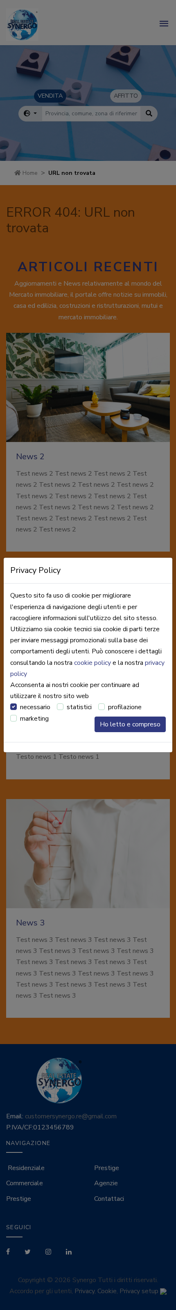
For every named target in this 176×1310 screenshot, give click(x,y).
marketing (34, 718)
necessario (35, 707)
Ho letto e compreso (130, 724)
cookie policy (92, 662)
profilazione (125, 707)
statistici (79, 707)
